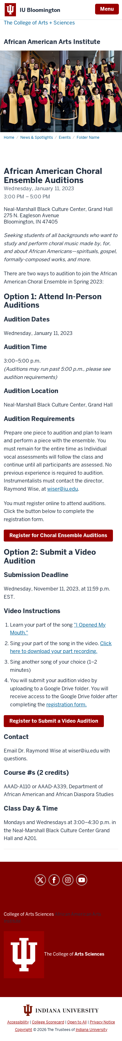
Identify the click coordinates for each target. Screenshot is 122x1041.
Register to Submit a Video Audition (53, 721)
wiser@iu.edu (62, 489)
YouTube (81, 880)
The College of (74, 954)
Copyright (23, 1029)
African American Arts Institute (52, 42)
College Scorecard (48, 1022)
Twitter (40, 880)
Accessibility (18, 1022)
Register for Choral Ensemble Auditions (58, 535)
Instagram (68, 880)
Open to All (77, 1022)
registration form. (66, 704)
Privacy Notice (102, 1022)
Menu (107, 9)
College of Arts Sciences (29, 914)
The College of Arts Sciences (39, 22)
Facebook (54, 880)
